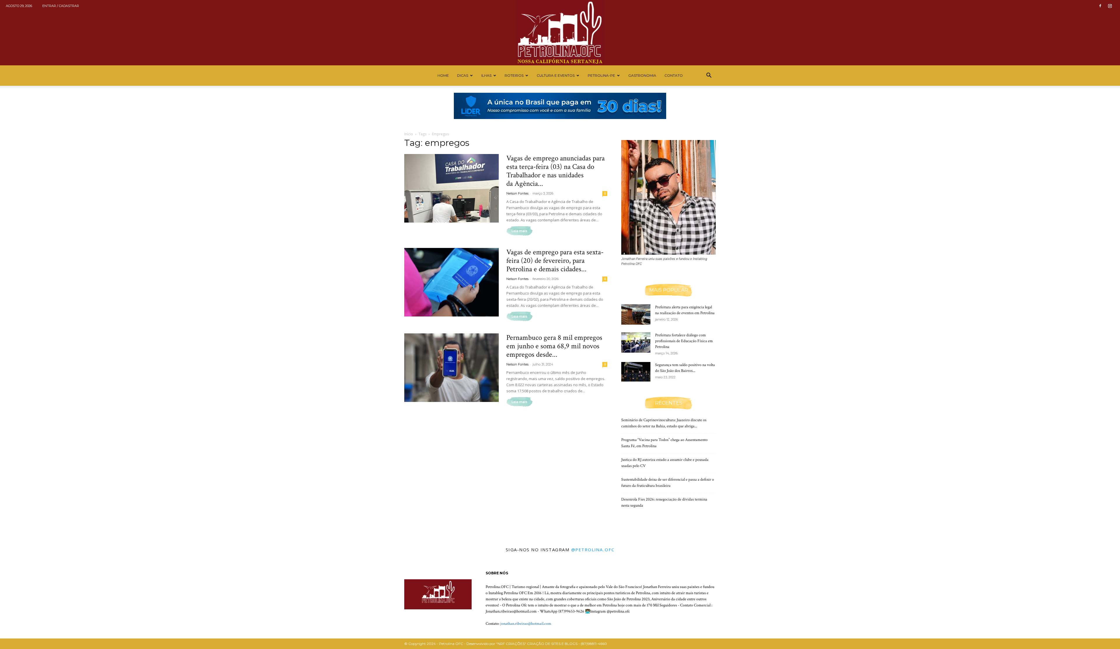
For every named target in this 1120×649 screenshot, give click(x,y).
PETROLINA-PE (601, 75)
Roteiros (514, 75)
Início (408, 134)
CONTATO (673, 75)
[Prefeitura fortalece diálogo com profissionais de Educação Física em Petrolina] (635, 342)
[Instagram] (1109, 6)
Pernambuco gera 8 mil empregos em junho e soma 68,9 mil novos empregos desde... (554, 346)
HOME (443, 75)
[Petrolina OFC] (560, 32)
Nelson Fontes (517, 193)
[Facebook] (1100, 6)
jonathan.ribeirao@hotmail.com (525, 623)
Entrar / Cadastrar (60, 6)
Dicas (462, 75)
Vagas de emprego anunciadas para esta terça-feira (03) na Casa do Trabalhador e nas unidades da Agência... (555, 170)
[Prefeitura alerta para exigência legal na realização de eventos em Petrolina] (635, 314)
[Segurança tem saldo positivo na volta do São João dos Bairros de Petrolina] (635, 372)
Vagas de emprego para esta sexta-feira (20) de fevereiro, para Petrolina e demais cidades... (554, 260)
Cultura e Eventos (556, 75)
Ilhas (486, 75)
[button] (709, 76)
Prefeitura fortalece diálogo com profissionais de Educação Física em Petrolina (684, 341)
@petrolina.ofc (593, 549)
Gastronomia (642, 75)
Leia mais (519, 231)
